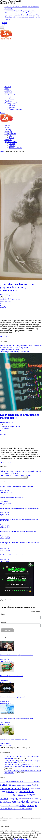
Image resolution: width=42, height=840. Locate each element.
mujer (9, 802)
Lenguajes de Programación (10, 299)
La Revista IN (5, 428)
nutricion (35, 802)
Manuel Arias (5, 701)
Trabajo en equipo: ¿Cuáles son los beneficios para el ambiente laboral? (19, 508)
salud (22, 805)
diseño (37, 345)
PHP (3, 475)
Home (2, 152)
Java (28, 471)
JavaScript (33, 471)
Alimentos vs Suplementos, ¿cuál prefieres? (19, 11)
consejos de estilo (16, 785)
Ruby (16, 475)
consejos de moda (26, 785)
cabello (21, 782)
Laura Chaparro (5, 301)
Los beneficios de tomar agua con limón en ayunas (13, 739)
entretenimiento (6, 795)
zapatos (29, 809)
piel (1, 805)
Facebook (23, 795)
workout (23, 809)
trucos (18, 809)
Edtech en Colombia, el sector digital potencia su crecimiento (16, 486)
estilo (16, 794)
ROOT (12, 475)
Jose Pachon (4, 491)
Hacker (9, 347)
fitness (31, 794)
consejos (5, 784)
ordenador (13, 350)
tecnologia (32, 805)
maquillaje (29, 798)
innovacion (22, 798)
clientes (26, 781)
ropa (17, 805)
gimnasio (4, 798)
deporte (25, 788)
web (29, 475)
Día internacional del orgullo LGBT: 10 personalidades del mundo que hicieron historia (21, 766)
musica (15, 801)
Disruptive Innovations (21, 839)
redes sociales (11, 805)
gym (15, 798)
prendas (5, 806)
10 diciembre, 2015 (7, 295)
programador (11, 352)
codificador (12, 345)
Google (11, 798)
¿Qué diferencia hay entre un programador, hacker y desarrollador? (17, 287)
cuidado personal (10, 788)
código (18, 345)
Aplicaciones (4, 471)
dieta (38, 788)
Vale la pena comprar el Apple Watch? (17, 13)
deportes (33, 788)
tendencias (5, 808)
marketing (37, 798)
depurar (23, 345)
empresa (17, 791)
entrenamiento (26, 791)
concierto (36, 782)
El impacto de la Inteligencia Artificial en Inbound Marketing (16, 718)
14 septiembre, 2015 (7, 422)
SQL (26, 475)
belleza (16, 782)
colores (30, 782)
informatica (16, 347)
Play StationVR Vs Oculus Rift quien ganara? (12, 697)
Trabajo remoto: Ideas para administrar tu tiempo (13, 554)
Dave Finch (4, 501)
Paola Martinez (5, 743)
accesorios (2, 781)
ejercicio (10, 791)
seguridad (19, 352)
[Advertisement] (21, 63)
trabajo (13, 809)
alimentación (10, 782)
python (7, 475)
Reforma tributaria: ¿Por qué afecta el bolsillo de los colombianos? (18, 531)
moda (3, 801)
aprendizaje (4, 345)
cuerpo (34, 785)
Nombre (4, 614)
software (26, 352)
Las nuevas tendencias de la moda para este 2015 (21, 15)
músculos (25, 801)
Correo (4, 622)
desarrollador (30, 345)
